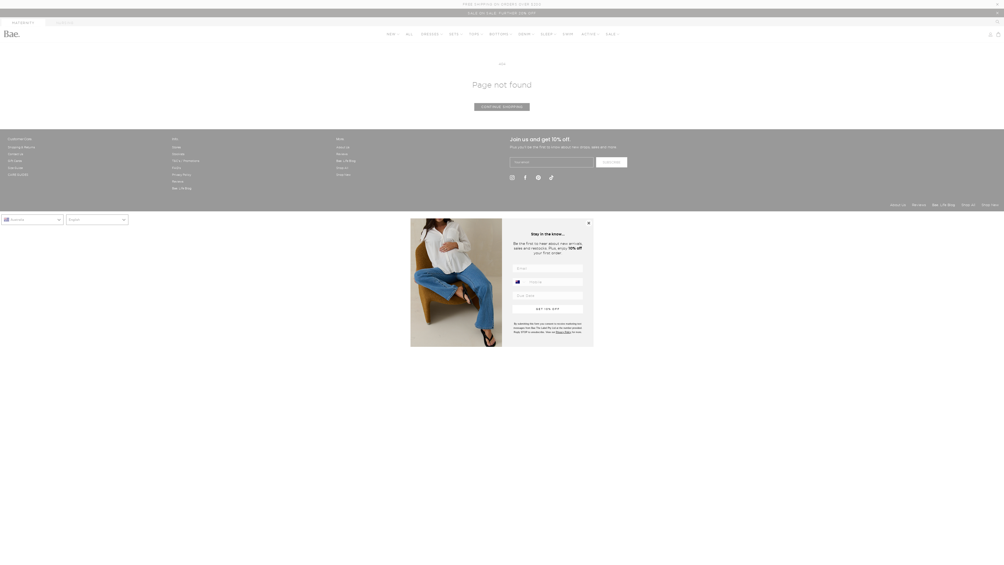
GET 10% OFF (548, 309)
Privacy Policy (563, 332)
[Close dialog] (588, 223)
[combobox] (520, 282)
